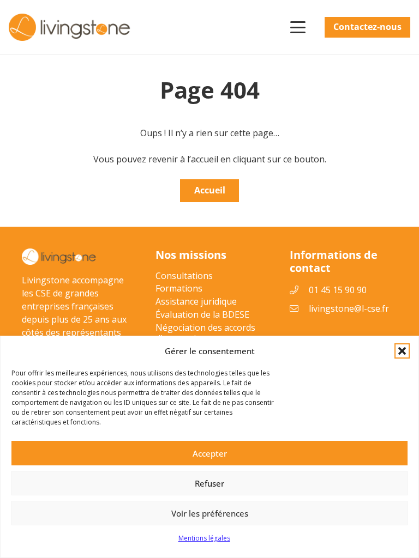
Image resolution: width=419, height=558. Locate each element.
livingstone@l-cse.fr (349, 308)
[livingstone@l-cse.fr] (299, 308)
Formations (178, 288)
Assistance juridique (196, 301)
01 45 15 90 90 (338, 290)
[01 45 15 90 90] (299, 290)
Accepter (210, 453)
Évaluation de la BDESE (202, 314)
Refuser (209, 483)
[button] (402, 350)
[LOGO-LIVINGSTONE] (70, 27)
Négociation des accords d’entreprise (205, 333)
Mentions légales (204, 538)
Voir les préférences (209, 513)
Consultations (184, 276)
